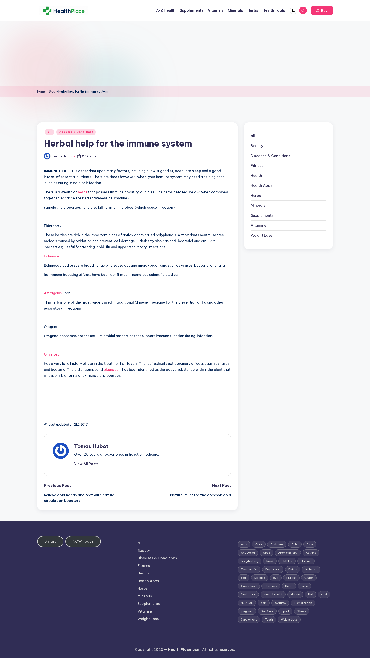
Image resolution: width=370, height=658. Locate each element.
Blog (52, 91)
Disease (259, 577)
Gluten (308, 577)
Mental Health (273, 594)
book (269, 561)
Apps (266, 552)
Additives (276, 544)
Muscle (295, 594)
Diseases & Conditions (76, 131)
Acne (258, 544)
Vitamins (258, 225)
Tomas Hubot (91, 446)
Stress (301, 611)
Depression (272, 569)
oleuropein (112, 369)
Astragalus (53, 293)
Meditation (248, 594)
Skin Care (267, 611)
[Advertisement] (185, 54)
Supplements (262, 215)
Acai (244, 544)
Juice (304, 586)
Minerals (258, 205)
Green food (249, 586)
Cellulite (287, 561)
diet (243, 577)
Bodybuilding (249, 561)
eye (275, 577)
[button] (322, 10)
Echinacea (52, 256)
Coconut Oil (249, 569)
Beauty (257, 146)
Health (256, 175)
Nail (310, 594)
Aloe (310, 544)
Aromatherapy (288, 552)
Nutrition (247, 602)
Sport (285, 611)
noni (324, 594)
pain (263, 602)
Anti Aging (248, 552)
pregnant (247, 611)
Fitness (257, 165)
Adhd (294, 544)
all (49, 131)
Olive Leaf (52, 354)
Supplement (249, 619)
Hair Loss (271, 586)
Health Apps (261, 185)
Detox (292, 569)
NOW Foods (83, 541)
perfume (280, 602)
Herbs (256, 195)
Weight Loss (261, 235)
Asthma (311, 552)
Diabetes (311, 569)
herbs (82, 192)
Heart (289, 586)
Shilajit (50, 541)
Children (306, 561)
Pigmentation (303, 602)
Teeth (269, 619)
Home (41, 91)
